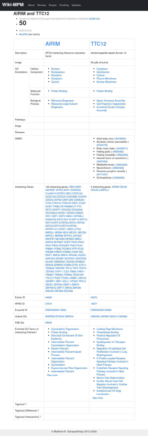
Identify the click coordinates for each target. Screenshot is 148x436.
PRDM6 (49, 252)
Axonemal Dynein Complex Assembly (111, 108)
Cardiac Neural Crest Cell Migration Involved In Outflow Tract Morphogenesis (112, 384)
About (31, 5)
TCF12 (68, 268)
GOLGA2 (66, 209)
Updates (76, 5)
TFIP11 (59, 271)
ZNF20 (68, 287)
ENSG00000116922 (55, 310)
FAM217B (58, 206)
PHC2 (73, 245)
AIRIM (52, 43)
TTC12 (98, 43)
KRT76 (65, 225)
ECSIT (49, 206)
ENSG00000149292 (101, 310)
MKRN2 (59, 235)
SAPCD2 (50, 258)
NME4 (78, 239)
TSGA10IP (78, 274)
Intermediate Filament (62, 371)
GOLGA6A (77, 209)
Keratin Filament (59, 348)
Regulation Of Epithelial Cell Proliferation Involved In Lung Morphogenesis (112, 352)
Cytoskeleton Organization (65, 329)
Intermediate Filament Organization (62, 359)
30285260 (119, 177)
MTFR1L (68, 235)
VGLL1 (65, 281)
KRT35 (80, 222)
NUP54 (49, 242)
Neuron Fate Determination (111, 377)
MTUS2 (77, 235)
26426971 (122, 148)
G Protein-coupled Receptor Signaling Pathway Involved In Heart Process (112, 361)
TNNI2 (73, 271)
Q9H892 (123, 316)
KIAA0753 (50, 219)
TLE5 (66, 271)
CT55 (48, 203)
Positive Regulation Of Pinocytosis (108, 337)
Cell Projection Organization (111, 103)
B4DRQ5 (50, 316)
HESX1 (62, 212)
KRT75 (57, 225)
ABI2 (72, 186)
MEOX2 (82, 232)
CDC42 (123, 186)
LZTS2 (77, 229)
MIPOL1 (49, 235)
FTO (79, 206)
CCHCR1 (82, 196)
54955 (48, 297)
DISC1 (75, 203)
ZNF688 (59, 291)
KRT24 (65, 222)
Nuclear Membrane (106, 81)
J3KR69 (104, 316)
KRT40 (49, 225)
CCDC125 (50, 196)
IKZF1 (55, 216)
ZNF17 (60, 287)
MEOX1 (73, 232)
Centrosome (103, 72)
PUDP (75, 252)
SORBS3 (80, 261)
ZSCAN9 (68, 291)
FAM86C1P (70, 206)
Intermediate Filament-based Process (66, 353)
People (52, 5)
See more (52, 375)
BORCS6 (76, 190)
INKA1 (69, 216)
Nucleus (55, 68)
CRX (70, 199)
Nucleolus (56, 75)
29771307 (102, 174)
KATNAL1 (79, 216)
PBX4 (55, 245)
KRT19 (57, 222)
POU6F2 (66, 248)
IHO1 (48, 216)
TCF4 (75, 268)
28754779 (102, 145)
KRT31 (73, 222)
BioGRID (23, 34)
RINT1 (48, 255)
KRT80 (73, 225)
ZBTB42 (58, 284)
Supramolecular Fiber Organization (69, 368)
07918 (48, 303)
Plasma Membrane (106, 78)
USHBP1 (50, 281)
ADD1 (78, 186)
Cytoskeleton (58, 364)
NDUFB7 (50, 239)
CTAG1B (66, 203)
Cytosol (55, 81)
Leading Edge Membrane (110, 329)
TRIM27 (49, 274)
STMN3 (67, 265)
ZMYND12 (50, 287)
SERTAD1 (69, 258)
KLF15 (67, 219)
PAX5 (74, 242)
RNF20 (56, 255)
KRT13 (75, 219)
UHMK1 (73, 278)
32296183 (94, 18)
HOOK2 (71, 212)
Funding (64, 5)
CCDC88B (71, 196)
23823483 (121, 164)
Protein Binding (59, 91)
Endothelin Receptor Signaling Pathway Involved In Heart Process (112, 371)
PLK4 (79, 245)
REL (81, 252)
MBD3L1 (50, 232)
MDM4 (58, 232)
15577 (94, 303)
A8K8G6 (95, 316)
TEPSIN (49, 271)
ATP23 (59, 190)
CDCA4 (49, 199)
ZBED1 (49, 284)
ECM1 (82, 203)
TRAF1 (80, 271)
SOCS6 (70, 261)
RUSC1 (82, 255)
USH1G (82, 278)
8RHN (48, 322)
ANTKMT (50, 190)
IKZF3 (62, 216)
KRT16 (83, 219)
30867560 (102, 161)
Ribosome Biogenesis (62, 100)
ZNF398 (77, 287)
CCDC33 (61, 196)
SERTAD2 (81, 258)
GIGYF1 (56, 209)
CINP (65, 199)
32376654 (120, 138)
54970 (94, 297)
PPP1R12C (78, 248)
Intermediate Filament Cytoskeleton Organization (65, 343)
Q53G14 (113, 316)
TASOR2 (59, 268)
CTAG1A (56, 203)
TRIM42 (59, 274)
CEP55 (57, 199)
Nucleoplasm (58, 72)
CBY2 (68, 193)
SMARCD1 (60, 261)
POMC (57, 248)
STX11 (82, 265)
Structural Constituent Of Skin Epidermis (67, 337)
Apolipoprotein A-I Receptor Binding (111, 343)
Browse (42, 5)
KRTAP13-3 (51, 229)
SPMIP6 (58, 265)
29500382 (118, 151)
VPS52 (74, 281)
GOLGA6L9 (51, 212)
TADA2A (49, 268)
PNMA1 (49, 248)
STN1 (75, 265)
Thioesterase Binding (108, 332)
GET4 (48, 209)
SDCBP (60, 258)
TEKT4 (82, 268)
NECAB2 (60, 239)
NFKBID (70, 239)
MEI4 (65, 232)
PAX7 (48, 245)
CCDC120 (77, 193)
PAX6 (81, 242)
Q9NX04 (69, 316)
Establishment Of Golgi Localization (109, 392)
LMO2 (70, 229)
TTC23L (65, 278)
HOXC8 (79, 212)
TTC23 (56, 278)
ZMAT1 (67, 284)
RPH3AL (73, 255)
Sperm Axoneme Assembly (111, 100)
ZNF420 (49, 291)
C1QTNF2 (59, 193)
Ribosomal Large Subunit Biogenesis (64, 105)
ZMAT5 (75, 284)
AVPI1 (67, 190)
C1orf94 (49, 193)
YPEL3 (82, 281)
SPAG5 (49, 265)
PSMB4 (67, 252)
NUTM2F (58, 242)
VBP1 (59, 281)
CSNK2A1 (79, 199)
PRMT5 (58, 252)
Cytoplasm (56, 78)
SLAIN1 (49, 261)
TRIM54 (68, 274)
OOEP (67, 242)
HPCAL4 (95, 190)
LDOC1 (62, 229)
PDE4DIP (64, 245)
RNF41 (64, 255)
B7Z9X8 (59, 316)
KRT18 (49, 222)
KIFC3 (60, 219)
